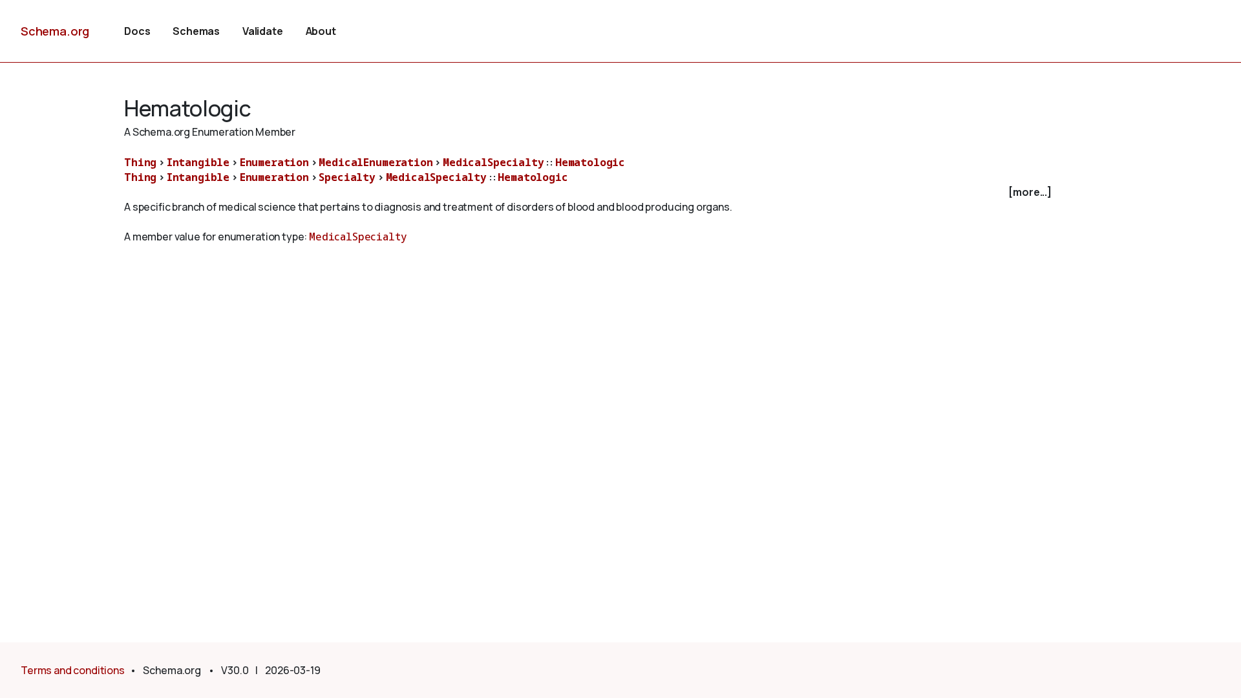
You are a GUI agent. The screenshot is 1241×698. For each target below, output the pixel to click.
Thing (140, 162)
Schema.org (55, 31)
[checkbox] (589, 192)
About (321, 31)
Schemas (196, 31)
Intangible (198, 162)
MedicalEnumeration (375, 162)
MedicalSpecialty (493, 162)
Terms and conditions (73, 670)
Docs (137, 31)
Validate (262, 31)
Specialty (347, 177)
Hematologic (590, 162)
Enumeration (274, 162)
